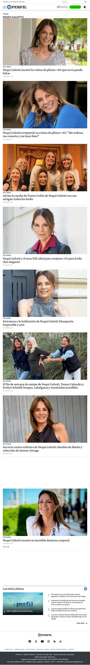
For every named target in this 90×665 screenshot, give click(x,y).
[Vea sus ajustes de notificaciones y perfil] (84, 7)
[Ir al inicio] (17, 7)
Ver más (81, 623)
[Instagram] (48, 641)
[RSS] (55, 641)
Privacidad (39, 649)
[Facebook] (29, 641)
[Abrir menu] (4, 7)
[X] (36, 641)
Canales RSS (9, 649)
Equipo (47, 649)
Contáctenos (30, 649)
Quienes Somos (19, 649)
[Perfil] (45, 636)
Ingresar (63, 7)
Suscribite (75, 7)
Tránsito (71, 649)
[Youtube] (42, 641)
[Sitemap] (60, 641)
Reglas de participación (58, 649)
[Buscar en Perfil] (85, 2)
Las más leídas (13, 588)
